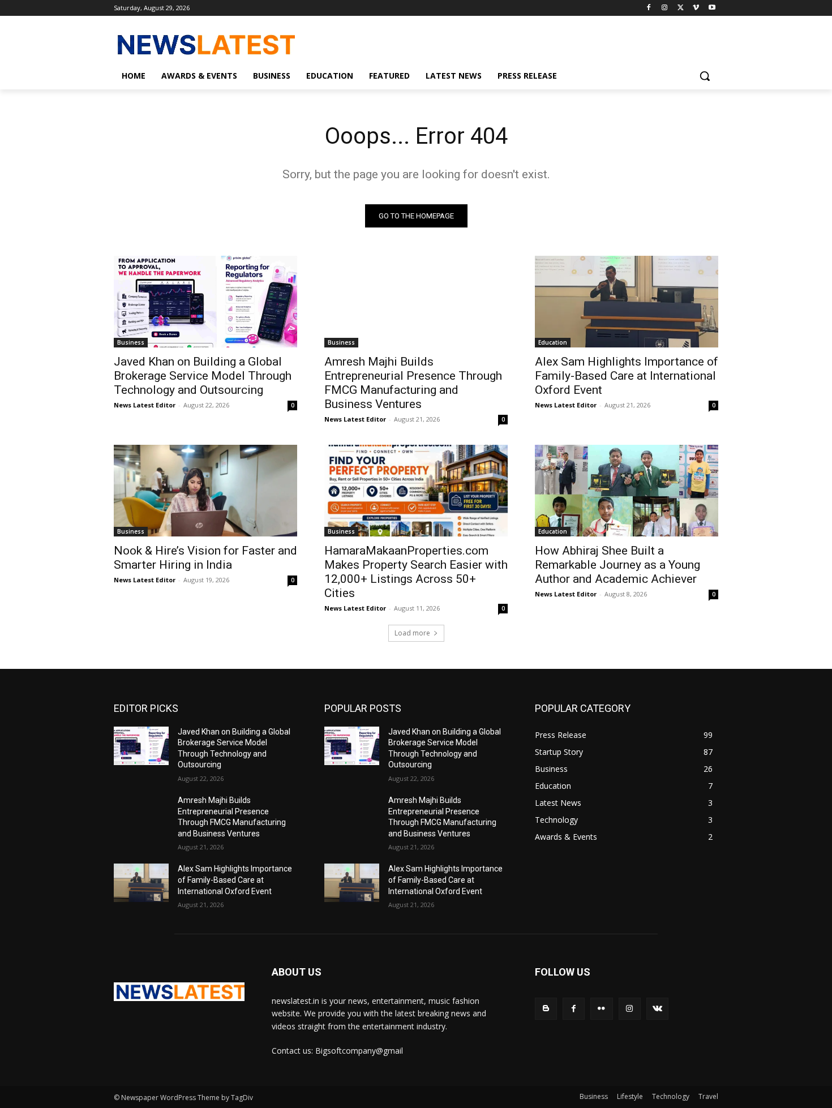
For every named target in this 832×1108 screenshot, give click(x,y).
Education (552, 342)
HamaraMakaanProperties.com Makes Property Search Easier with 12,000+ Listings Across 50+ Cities (416, 572)
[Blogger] (546, 1009)
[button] (704, 75)
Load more (412, 633)
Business (130, 342)
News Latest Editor (144, 405)
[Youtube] (711, 8)
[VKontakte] (657, 1009)
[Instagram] (664, 8)
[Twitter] (680, 8)
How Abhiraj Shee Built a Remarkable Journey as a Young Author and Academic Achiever (617, 565)
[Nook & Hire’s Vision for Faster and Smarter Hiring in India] (205, 490)
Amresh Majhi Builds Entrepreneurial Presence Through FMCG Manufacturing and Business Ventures (413, 383)
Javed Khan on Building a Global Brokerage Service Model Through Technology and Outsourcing (202, 376)
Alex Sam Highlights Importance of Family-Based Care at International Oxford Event (626, 376)
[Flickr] (601, 1009)
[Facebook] (648, 8)
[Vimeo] (695, 8)
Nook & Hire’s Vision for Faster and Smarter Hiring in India (205, 558)
